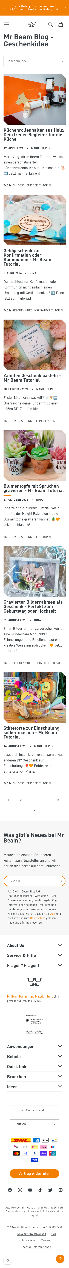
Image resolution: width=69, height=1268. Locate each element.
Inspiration (42, 310)
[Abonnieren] (60, 881)
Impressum (29, 1240)
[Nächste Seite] (34, 810)
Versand (36, 1211)
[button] (6, 24)
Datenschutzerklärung (31, 1233)
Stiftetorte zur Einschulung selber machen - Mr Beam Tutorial (31, 732)
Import (34, 1215)
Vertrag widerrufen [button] (34, 1173)
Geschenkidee (28, 185)
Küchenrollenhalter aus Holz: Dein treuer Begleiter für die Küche (34, 134)
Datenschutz (37, 918)
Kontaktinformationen (36, 1247)
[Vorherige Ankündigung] (4, 8)
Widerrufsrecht (52, 1227)
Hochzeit (40, 663)
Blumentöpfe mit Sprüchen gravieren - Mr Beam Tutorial (34, 488)
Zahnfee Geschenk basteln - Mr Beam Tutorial (32, 377)
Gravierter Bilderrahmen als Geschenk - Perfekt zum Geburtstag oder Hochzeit (33, 606)
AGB (53, 913)
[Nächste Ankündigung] (65, 8)
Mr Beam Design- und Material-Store (30, 996)
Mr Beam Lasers (27, 1227)
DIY (14, 185)
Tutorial (45, 185)
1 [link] (8, 799)
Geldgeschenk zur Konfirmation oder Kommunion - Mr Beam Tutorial (27, 257)
